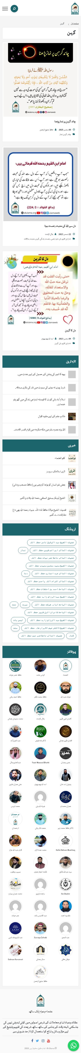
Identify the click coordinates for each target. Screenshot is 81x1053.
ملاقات (26, 239)
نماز (61, 134)
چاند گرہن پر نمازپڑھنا (65, 122)
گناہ (71, 635)
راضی (53, 239)
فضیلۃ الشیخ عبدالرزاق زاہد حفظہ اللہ (52, 596)
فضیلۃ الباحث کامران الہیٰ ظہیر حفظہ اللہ (50, 612)
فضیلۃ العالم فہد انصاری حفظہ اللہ (54, 573)
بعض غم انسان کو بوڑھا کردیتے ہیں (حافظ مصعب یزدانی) (38, 485)
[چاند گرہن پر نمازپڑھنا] (40, 80)
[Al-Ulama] (75, 8)
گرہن (65, 134)
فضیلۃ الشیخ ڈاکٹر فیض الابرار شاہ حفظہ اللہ (49, 628)
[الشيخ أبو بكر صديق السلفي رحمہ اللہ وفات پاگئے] (72, 498)
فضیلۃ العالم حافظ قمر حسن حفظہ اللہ (41, 635)
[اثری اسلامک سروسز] (72, 472)
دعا (26, 573)
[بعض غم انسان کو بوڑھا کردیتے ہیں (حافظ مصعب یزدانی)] (72, 485)
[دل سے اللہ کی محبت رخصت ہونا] (40, 184)
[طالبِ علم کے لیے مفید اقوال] (72, 416)
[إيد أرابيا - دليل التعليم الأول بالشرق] (40, 1000)
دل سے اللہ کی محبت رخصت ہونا (60, 226)
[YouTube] (48, 1041)
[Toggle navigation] (5, 8)
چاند (69, 134)
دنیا (57, 239)
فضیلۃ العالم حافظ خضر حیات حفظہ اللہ (52, 558)
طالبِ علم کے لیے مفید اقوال (51, 416)
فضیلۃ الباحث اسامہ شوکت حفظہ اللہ (54, 604)
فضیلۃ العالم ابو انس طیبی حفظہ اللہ (53, 550)
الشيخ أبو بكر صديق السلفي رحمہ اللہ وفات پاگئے (42, 498)
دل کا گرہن (70, 331)
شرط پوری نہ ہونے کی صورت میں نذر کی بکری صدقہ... (40, 388)
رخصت (47, 239)
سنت (15, 628)
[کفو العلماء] (72, 458)
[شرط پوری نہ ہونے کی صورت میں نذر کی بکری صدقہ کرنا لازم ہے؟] (72, 387)
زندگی (42, 239)
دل (60, 239)
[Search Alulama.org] (14, 8)
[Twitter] (37, 1041)
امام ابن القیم (66, 239)
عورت (25, 604)
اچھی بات (18, 620)
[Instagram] (43, 1041)
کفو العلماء (60, 458)
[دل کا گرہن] (40, 289)
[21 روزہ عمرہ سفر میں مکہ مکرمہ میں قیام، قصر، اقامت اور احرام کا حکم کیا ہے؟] (72, 430)
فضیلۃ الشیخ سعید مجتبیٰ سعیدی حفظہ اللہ (51, 565)
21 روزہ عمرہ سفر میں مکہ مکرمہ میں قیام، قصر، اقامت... (39, 430)
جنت (14, 604)
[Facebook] (32, 1041)
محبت (32, 239)
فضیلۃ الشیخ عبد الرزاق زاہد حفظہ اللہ (52, 620)
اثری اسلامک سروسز (56, 472)
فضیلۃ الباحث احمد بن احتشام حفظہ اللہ (52, 589)
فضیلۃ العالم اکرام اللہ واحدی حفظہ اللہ (50, 581)
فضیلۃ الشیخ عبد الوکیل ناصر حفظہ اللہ (52, 542)
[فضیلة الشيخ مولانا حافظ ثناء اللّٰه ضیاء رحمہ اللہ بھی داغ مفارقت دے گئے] (72, 513)
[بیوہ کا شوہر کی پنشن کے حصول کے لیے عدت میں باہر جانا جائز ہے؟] (72, 374)
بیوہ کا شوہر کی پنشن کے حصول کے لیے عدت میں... (41, 374)
